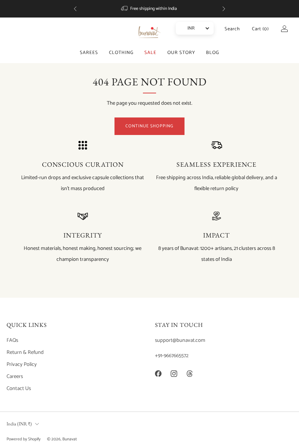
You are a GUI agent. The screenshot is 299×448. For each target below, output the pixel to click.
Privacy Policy (22, 364)
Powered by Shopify (23, 439)
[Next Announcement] (224, 8)
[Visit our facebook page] (158, 373)
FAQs (12, 340)
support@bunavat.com (180, 340)
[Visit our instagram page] (174, 373)
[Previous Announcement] (75, 8)
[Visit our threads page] (189, 373)
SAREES (89, 53)
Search (232, 29)
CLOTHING (121, 53)
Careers (15, 376)
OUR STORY (181, 53)
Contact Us (19, 388)
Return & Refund (25, 352)
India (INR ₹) (19, 424)
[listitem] (149, 9)
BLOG (212, 53)
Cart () (260, 29)
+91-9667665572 (172, 355)
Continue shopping (149, 126)
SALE (150, 53)
